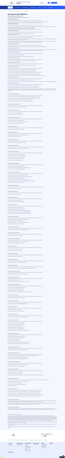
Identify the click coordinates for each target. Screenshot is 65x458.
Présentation (10, 444)
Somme (18, 3)
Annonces (43, 443)
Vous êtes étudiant (19, 443)
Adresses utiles (50, 7)
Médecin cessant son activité (28, 450)
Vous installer (26, 445)
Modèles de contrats (27, 446)
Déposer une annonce (44, 445)
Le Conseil (10, 443)
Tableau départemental (11, 445)
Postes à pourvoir (44, 446)
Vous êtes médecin (28, 443)
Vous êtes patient (36, 443)
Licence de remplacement (20, 444)
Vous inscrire (26, 444)
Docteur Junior (18, 445)
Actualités (44, 7)
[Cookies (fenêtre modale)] (1, 456)
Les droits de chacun (35, 444)
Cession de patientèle (44, 444)
